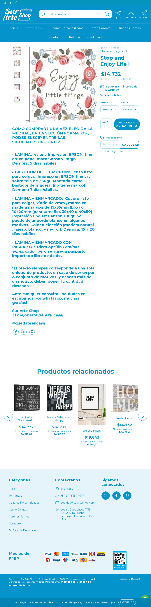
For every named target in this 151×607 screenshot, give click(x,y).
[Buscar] (107, 14)
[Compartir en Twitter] (24, 333)
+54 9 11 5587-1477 (72, 495)
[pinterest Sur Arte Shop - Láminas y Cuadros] (16, 2)
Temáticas (32, 28)
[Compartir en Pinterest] (32, 333)
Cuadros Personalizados (66, 28)
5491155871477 (70, 488)
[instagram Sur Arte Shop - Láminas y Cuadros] (5, 2)
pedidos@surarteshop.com (78, 502)
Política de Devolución (85, 37)
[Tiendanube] (130, 579)
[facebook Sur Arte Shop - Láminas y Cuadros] (11, 2)
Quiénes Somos (129, 28)
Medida (104, 102)
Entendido (127, 602)
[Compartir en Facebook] (16, 333)
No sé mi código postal (112, 151)
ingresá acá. (68, 581)
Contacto (56, 37)
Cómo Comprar (101, 28)
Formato (125, 102)
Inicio (14, 28)
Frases (115, 48)
